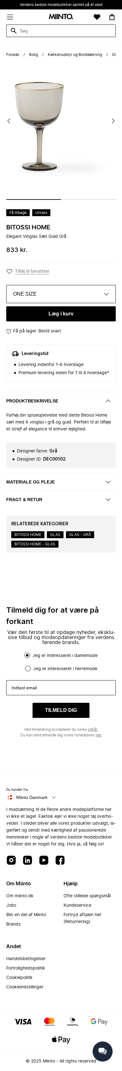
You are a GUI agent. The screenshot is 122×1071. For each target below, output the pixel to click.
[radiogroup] (61, 662)
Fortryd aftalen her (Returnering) (82, 918)
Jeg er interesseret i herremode (65, 669)
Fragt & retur (24, 499)
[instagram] (11, 860)
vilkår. (93, 729)
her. (99, 735)
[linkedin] (28, 860)
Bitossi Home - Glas (34, 544)
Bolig (33, 55)
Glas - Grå (80, 535)
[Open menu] (10, 17)
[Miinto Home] (61, 17)
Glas (55, 535)
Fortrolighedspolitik (25, 968)
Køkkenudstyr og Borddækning (75, 55)
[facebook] (60, 860)
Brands (13, 924)
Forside (12, 55)
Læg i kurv (61, 313)
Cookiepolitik (19, 977)
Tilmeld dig (61, 710)
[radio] (27, 655)
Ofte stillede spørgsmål (87, 896)
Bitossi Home (28, 227)
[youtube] (44, 860)
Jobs (11, 905)
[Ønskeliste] (96, 17)
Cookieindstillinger (24, 987)
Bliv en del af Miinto (26, 915)
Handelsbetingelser (26, 959)
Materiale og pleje (30, 481)
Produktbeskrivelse (32, 400)
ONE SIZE (25, 294)
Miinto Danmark (32, 797)
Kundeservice (77, 905)
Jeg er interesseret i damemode (65, 655)
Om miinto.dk (19, 896)
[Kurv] (111, 17)
